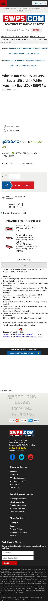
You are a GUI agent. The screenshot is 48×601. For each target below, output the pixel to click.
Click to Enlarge (13, 127)
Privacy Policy (15, 484)
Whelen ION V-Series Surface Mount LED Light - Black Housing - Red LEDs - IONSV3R (26, 238)
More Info (33, 153)
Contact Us (14, 475)
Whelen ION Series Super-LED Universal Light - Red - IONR (26, 228)
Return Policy (15, 488)
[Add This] (19, 204)
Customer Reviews (17, 512)
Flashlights (14, 523)
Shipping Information (18, 505)
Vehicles (13, 536)
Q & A (24, 265)
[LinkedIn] (14, 207)
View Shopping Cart (17, 502)
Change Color (26, 163)
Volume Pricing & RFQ (18, 508)
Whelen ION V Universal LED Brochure (17, 334)
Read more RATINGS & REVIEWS (22, 353)
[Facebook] (22, 204)
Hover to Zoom (13, 130)
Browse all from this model (14, 213)
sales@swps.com (19, 478)
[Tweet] (10, 207)
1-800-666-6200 (19, 481)
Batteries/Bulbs (16, 529)
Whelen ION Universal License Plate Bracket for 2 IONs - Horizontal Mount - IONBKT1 (24, 63)
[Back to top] (39, 592)
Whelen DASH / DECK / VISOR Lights (14, 37)
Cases (12, 526)
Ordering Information (18, 499)
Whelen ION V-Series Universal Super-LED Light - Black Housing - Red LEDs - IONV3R (24, 50)
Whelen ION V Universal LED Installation (18, 337)
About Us (13, 472)
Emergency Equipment (18, 532)
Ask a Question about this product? (15, 197)
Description (24, 259)
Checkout (39, 3)
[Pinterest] (17, 207)
